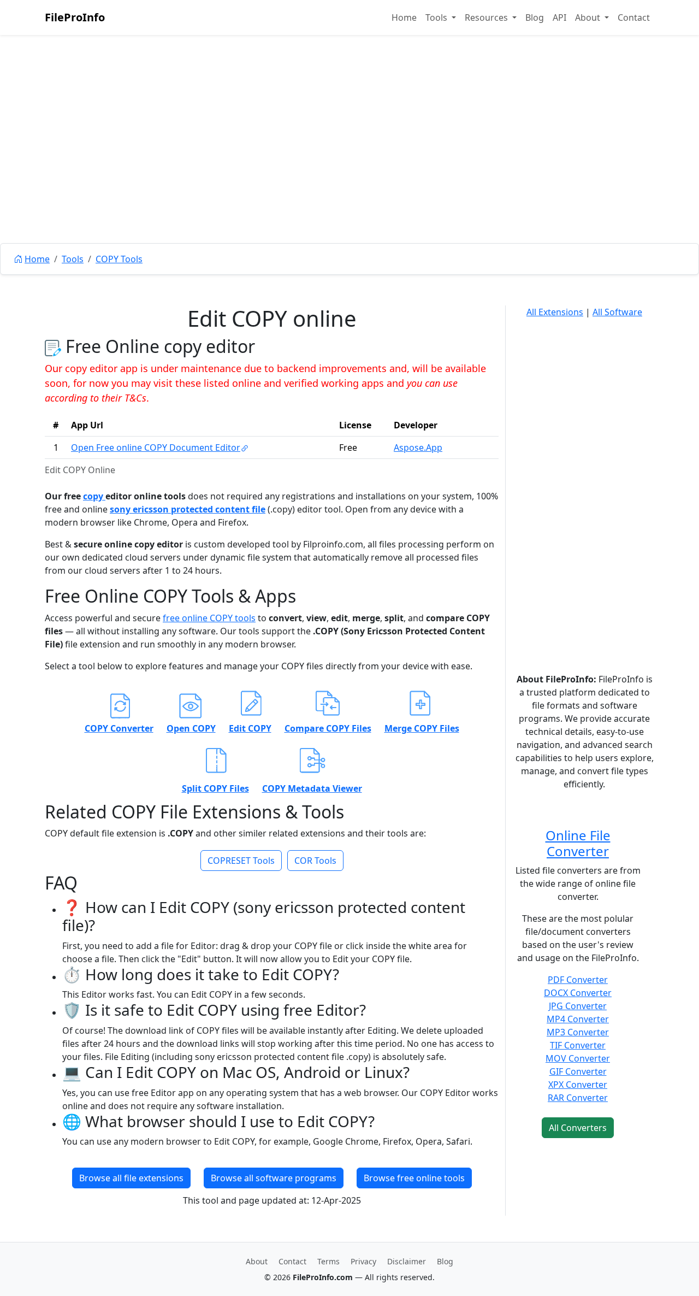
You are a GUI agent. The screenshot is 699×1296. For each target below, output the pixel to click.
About (257, 1261)
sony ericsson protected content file (187, 509)
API (559, 17)
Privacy (363, 1261)
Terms (328, 1261)
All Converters (578, 1128)
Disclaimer (406, 1261)
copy (94, 496)
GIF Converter (578, 1071)
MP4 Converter (578, 1019)
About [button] (588, 17)
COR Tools (315, 861)
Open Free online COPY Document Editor (155, 447)
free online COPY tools (209, 618)
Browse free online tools (414, 1178)
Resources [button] (487, 17)
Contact (634, 17)
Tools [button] (437, 17)
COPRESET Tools (241, 861)
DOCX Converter (578, 993)
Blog (534, 17)
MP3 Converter (578, 1032)
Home (404, 17)
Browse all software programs (273, 1178)
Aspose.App (418, 447)
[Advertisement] (349, 163)
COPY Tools (119, 259)
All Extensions (554, 312)
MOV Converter (578, 1058)
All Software (617, 312)
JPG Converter (578, 1006)
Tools (73, 259)
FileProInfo (75, 17)
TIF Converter (578, 1045)
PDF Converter (578, 980)
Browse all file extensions (131, 1178)
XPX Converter (577, 1085)
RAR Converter (578, 1098)
